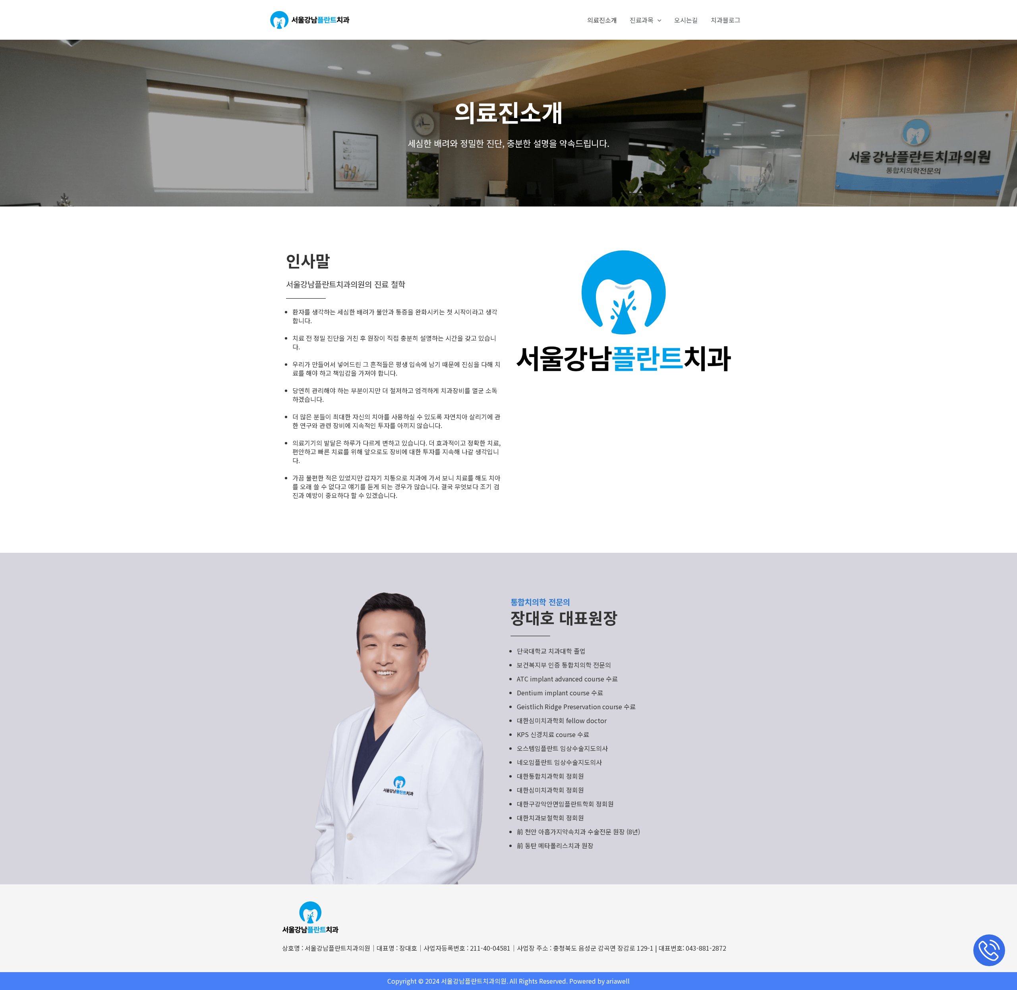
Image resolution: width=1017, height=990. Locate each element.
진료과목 (642, 20)
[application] (657, 20)
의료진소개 (602, 20)
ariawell (618, 981)
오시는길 (686, 20)
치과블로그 (726, 20)
